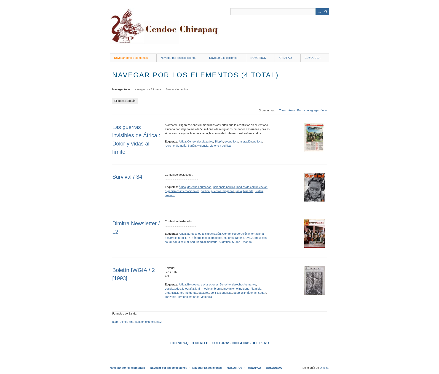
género (196, 237)
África (182, 141)
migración (246, 141)
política (257, 141)
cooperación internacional (248, 233)
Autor (291, 110)
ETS (187, 237)
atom (115, 321)
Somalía (181, 145)
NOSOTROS (258, 57)
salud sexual (181, 242)
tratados (194, 297)
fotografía (188, 288)
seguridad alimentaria (203, 242)
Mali (198, 288)
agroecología (195, 233)
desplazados (205, 141)
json (137, 321)
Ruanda (248, 191)
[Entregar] (325, 11)
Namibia (256, 288)
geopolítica (231, 141)
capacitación (213, 233)
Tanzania (170, 297)
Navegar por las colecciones (178, 57)
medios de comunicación (252, 187)
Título (282, 110)
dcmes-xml (126, 321)
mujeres (229, 237)
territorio (170, 195)
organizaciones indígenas (181, 292)
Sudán (192, 145)
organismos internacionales (182, 191)
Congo (191, 141)
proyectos (260, 237)
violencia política (220, 145)
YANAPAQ (285, 57)
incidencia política (224, 187)
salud (168, 242)
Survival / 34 (127, 177)
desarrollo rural (174, 237)
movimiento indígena (236, 288)
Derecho (225, 284)
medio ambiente (212, 237)
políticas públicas (221, 292)
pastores (203, 292)
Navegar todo (121, 89)
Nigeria (239, 237)
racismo (170, 145)
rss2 (159, 321)
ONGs (249, 237)
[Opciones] (319, 11)
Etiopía (218, 141)
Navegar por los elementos (131, 57)
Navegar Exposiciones (223, 57)
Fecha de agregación (310, 110)
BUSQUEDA (312, 57)
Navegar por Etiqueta (147, 89)
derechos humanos (199, 187)
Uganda (247, 242)
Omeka (324, 367)
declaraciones (210, 284)
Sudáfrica (225, 242)
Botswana (193, 284)
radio (239, 191)
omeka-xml (148, 321)
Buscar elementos (177, 89)
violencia (203, 145)
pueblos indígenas (222, 191)
